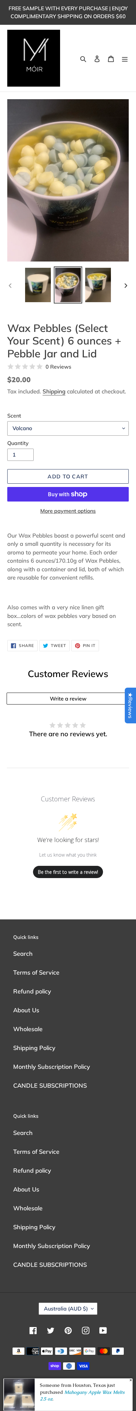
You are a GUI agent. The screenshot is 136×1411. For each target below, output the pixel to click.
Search (23, 953)
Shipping (54, 391)
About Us (26, 1010)
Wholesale (28, 1029)
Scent (14, 415)
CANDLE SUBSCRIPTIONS (50, 1085)
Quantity (18, 443)
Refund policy (32, 991)
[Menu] (125, 58)
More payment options (68, 510)
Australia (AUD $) (66, 1308)
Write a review (68, 698)
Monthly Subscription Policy (51, 1066)
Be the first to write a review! (68, 872)
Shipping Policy (34, 1048)
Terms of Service (36, 972)
